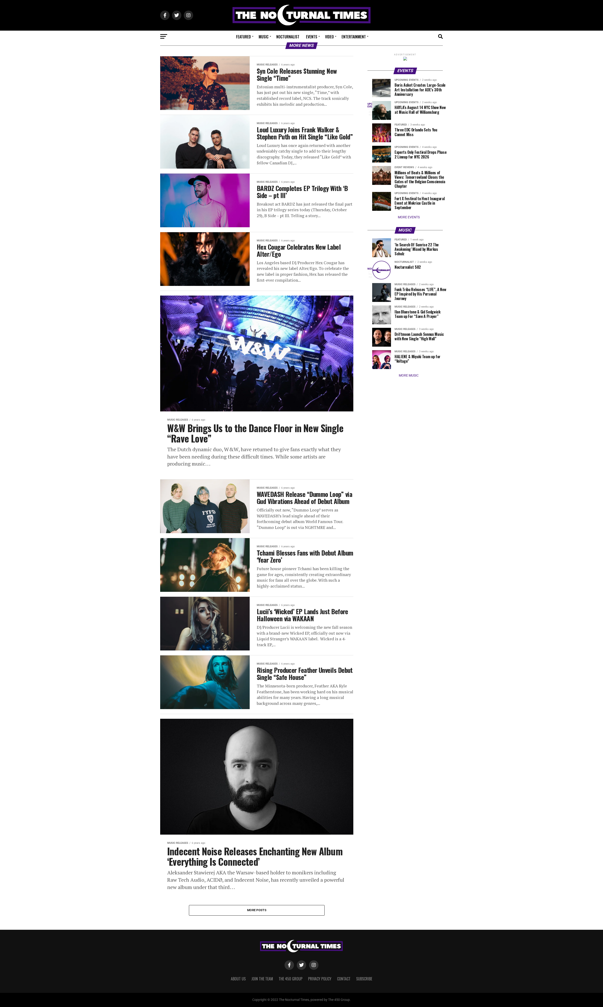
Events (311, 37)
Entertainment (354, 37)
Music (264, 37)
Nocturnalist (287, 37)
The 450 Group (290, 979)
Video (329, 37)
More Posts (256, 910)
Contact (343, 979)
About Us (238, 979)
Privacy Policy (319, 979)
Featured (243, 37)
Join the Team (262, 979)
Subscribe (364, 979)
